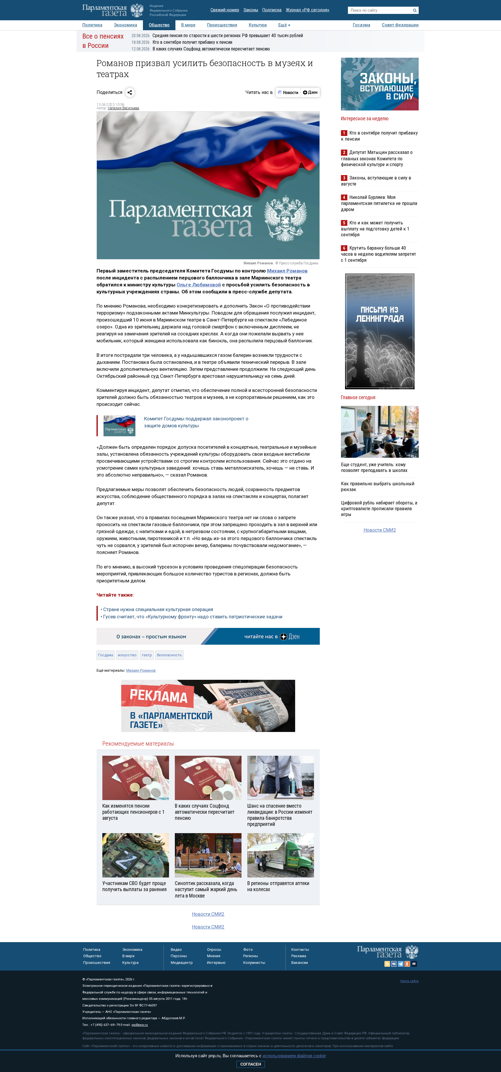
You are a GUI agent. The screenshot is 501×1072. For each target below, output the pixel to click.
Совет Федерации (400, 25)
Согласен (250, 1064)
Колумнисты (254, 962)
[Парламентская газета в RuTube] (414, 964)
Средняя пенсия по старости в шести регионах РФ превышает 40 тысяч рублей (217, 35)
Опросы (214, 949)
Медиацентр (182, 962)
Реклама (298, 956)
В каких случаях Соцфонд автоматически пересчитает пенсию (201, 49)
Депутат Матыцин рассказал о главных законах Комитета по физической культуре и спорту (377, 158)
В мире (188, 25)
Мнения (213, 956)
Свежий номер (224, 10)
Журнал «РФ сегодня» (307, 10)
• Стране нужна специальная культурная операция (157, 609)
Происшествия (222, 25)
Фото (248, 949)
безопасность (169, 655)
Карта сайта (409, 981)
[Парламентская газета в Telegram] (401, 964)
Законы (251, 10)
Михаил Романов (287, 271)
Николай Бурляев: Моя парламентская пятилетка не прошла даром (379, 203)
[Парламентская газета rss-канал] (387, 964)
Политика (92, 25)
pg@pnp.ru (140, 1025)
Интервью (216, 962)
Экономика (125, 25)
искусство (127, 655)
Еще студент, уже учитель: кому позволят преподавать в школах (374, 467)
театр (146, 655)
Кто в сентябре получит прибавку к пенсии (182, 42)
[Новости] (288, 92)
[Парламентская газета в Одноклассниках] (407, 964)
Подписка (272, 10)
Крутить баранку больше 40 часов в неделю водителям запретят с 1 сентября (378, 254)
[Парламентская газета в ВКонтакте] (394, 964)
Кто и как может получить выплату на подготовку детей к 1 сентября (375, 228)
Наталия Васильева (123, 108)
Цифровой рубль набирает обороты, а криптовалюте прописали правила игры (379, 508)
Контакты (300, 949)
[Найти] (415, 10)
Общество (159, 25)
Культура (258, 25)
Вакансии (299, 962)
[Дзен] (310, 92)
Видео (176, 949)
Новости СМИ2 (208, 914)
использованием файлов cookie (294, 1055)
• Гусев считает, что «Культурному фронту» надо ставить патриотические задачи (191, 616)
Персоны (179, 956)
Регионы (250, 956)
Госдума (361, 25)
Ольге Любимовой (199, 285)
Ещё (282, 25)
